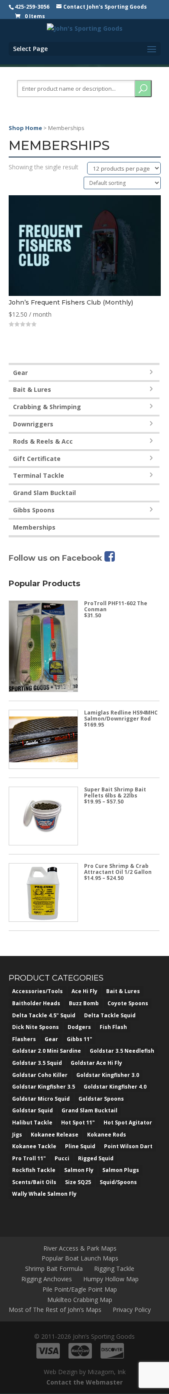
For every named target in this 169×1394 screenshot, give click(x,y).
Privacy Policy (132, 1309)
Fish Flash (113, 1027)
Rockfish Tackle (33, 1170)
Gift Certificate (37, 458)
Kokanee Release (54, 1134)
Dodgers (79, 1027)
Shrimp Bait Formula (54, 1268)
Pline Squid (80, 1146)
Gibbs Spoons (34, 510)
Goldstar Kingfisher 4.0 (115, 1086)
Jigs (17, 1134)
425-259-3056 (32, 6)
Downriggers (33, 424)
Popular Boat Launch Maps (80, 1258)
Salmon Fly (79, 1170)
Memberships (34, 527)
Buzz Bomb (84, 1003)
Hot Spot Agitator (128, 1122)
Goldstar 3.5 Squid (37, 1063)
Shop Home (25, 128)
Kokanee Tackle (34, 1146)
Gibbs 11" (79, 1039)
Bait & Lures (32, 389)
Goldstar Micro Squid (41, 1098)
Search (143, 88)
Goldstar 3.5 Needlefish (122, 1050)
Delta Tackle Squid (110, 1015)
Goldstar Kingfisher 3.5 (43, 1086)
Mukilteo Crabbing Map (79, 1300)
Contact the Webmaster (84, 1382)
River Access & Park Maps (80, 1248)
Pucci (62, 1158)
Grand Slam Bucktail (44, 493)
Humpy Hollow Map (111, 1279)
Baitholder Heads (36, 1003)
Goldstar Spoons (101, 1098)
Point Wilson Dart (128, 1146)
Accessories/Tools (37, 991)
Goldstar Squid (32, 1110)
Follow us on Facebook (56, 558)
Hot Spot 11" (78, 1122)
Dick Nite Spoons (35, 1027)
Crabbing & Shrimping (47, 407)
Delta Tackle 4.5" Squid (43, 1015)
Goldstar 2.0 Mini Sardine (46, 1050)
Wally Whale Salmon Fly (44, 1193)
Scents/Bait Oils (34, 1182)
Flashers (24, 1039)
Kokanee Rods (106, 1134)
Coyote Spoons (127, 1003)
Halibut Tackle (32, 1122)
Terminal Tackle (38, 475)
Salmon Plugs (120, 1170)
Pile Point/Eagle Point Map (79, 1289)
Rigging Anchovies (46, 1279)
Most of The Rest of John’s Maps (55, 1309)
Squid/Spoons (118, 1182)
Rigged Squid (96, 1158)
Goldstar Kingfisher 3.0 (107, 1075)
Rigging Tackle (114, 1268)
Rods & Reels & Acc (43, 441)
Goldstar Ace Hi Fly (96, 1063)
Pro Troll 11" (29, 1158)
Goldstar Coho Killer (40, 1075)
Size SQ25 (78, 1182)
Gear (20, 372)
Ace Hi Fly (85, 991)
